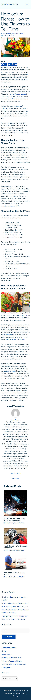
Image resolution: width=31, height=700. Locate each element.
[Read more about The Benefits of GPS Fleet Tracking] (15, 562)
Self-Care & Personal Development (14, 664)
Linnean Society (8, 334)
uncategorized (6, 33)
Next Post (15, 479)
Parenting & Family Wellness (11, 658)
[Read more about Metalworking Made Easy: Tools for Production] (15, 503)
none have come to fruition (15, 339)
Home (4, 651)
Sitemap (15, 696)
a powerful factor (10, 371)
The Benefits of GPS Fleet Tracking (14, 573)
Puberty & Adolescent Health (12, 661)
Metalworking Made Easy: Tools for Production (14, 520)
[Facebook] (2, 64)
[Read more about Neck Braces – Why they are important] (15, 535)
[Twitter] (9, 64)
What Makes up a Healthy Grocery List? (15, 606)
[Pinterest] (12, 64)
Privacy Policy (21, 693)
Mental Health (6, 654)
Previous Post (15, 473)
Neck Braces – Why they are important (15, 547)
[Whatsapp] (5, 64)
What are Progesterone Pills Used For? (15, 603)
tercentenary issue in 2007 (10, 206)
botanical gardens (22, 315)
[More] (15, 64)
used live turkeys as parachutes (17, 99)
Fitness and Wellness (9, 648)
